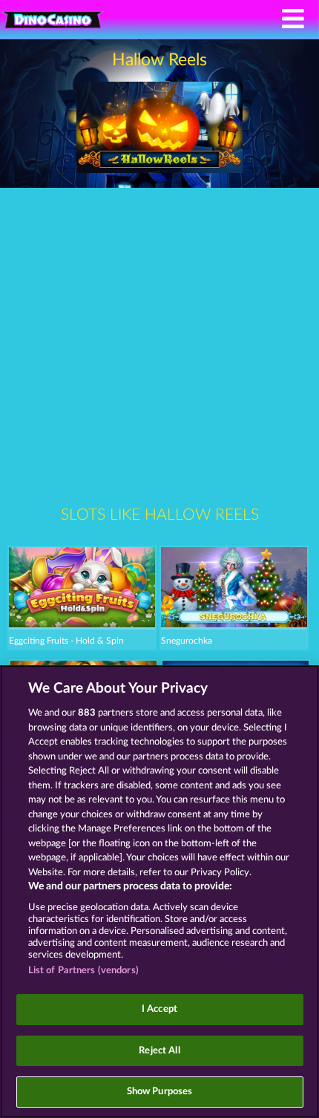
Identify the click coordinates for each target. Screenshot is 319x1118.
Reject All (159, 1051)
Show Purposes (160, 1091)
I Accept (159, 1009)
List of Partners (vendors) (83, 970)
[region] (159, 891)
